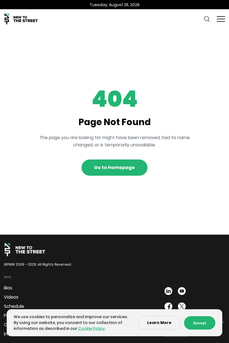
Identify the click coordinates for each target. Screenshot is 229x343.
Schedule (14, 306)
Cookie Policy (91, 328)
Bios (8, 288)
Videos (11, 297)
